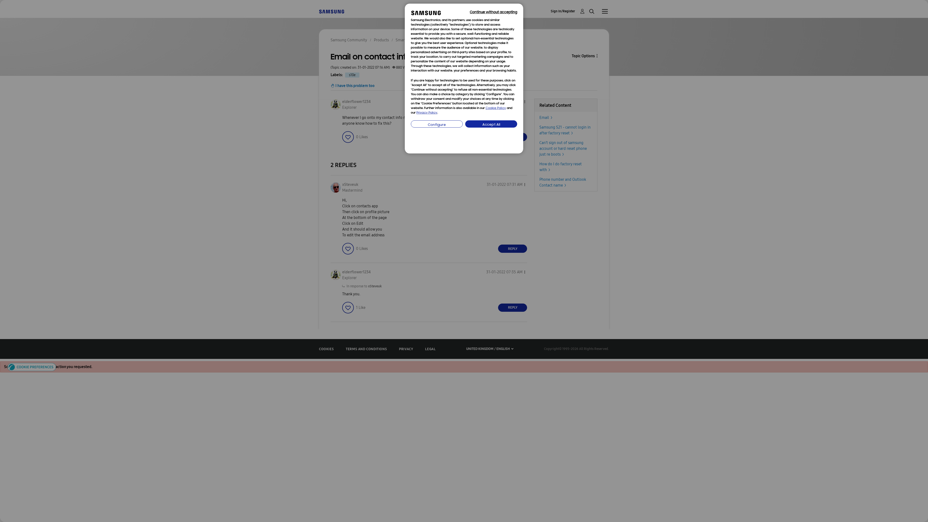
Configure (437, 125)
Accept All (491, 125)
